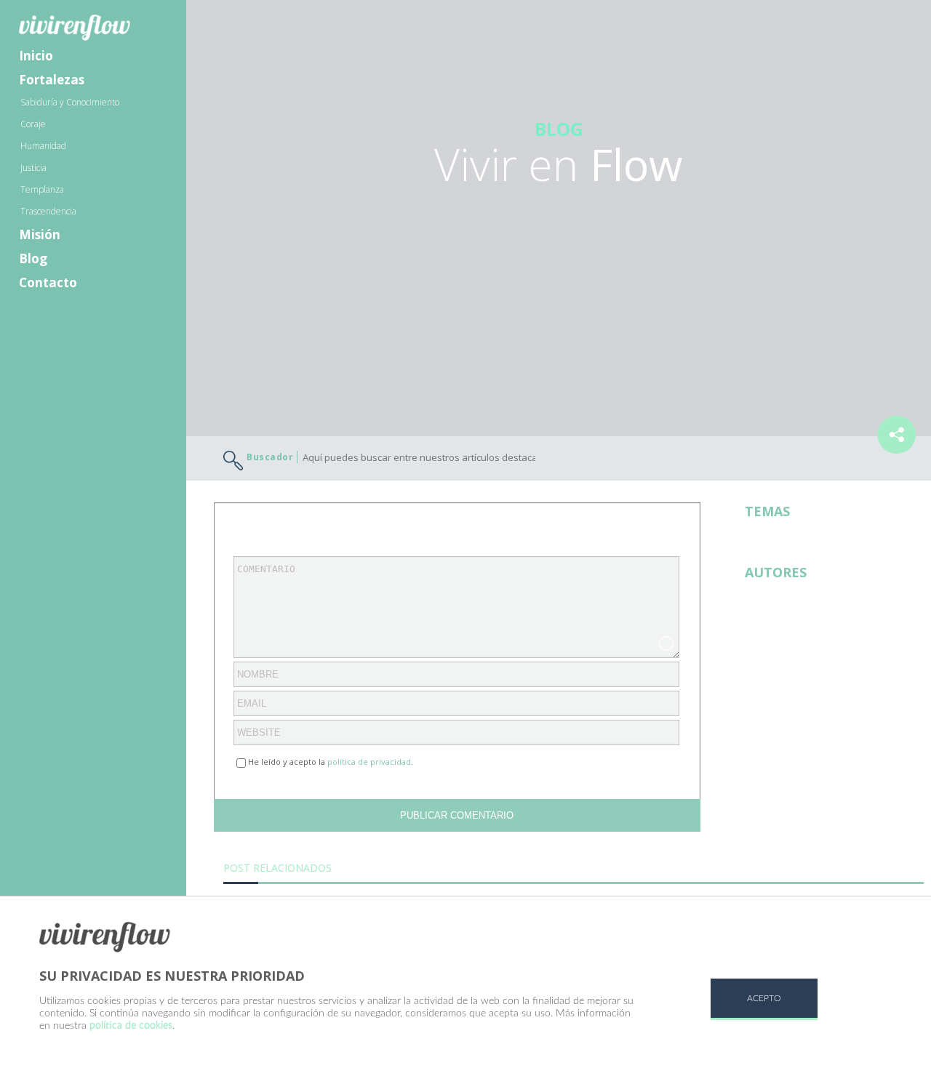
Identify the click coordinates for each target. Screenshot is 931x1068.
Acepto (764, 998)
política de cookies (130, 1026)
